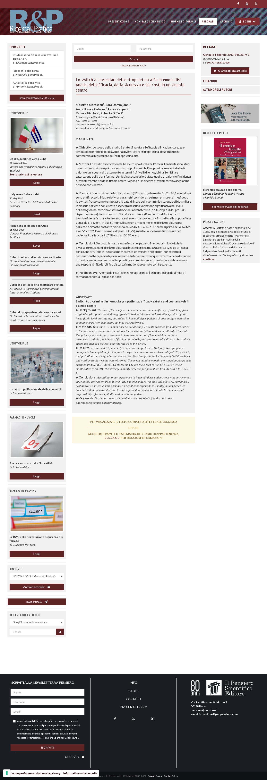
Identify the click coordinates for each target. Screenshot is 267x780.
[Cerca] (60, 632)
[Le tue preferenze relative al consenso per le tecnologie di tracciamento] (7, 773)
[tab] (230, 47)
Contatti (133, 699)
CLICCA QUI (112, 437)
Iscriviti (47, 747)
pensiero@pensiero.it (205, 710)
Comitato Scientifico (150, 21)
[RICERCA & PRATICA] (36, 21)
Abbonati (208, 21)
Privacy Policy (155, 776)
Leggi (36, 182)
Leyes (36, 245)
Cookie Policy (171, 776)
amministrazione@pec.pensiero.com (214, 714)
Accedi (133, 59)
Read (37, 214)
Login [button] (247, 21)
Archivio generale (34, 587)
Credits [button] (133, 691)
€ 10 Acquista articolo (232, 70)
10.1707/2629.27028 (218, 62)
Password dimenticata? (134, 65)
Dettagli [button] (210, 47)
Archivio (226, 21)
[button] (37, 365)
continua (209, 259)
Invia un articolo (133, 707)
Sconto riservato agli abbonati (230, 206)
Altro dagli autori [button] (217, 89)
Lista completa (37, 97)
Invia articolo (34, 601)
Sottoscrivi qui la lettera (26, 174)
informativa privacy (46, 721)
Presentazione (118, 21)
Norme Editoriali (183, 21)
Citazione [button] (210, 81)
